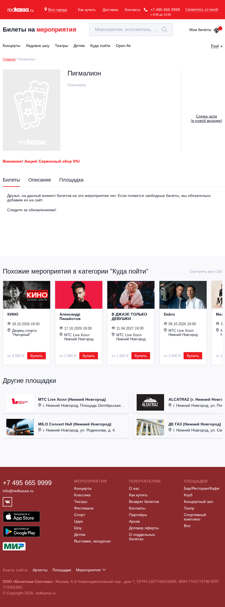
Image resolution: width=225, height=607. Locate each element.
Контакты (132, 10)
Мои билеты (200, 29)
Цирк (78, 521)
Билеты (11, 180)
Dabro (169, 314)
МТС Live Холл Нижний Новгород (79, 337)
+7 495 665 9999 (165, 9)
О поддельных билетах (142, 536)
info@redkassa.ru (18, 491)
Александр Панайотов (70, 316)
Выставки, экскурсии (92, 541)
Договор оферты (144, 528)
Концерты (83, 488)
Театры (80, 501)
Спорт (79, 515)
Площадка (71, 180)
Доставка (110, 10)
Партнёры (138, 515)
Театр (189, 508)
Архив (134, 521)
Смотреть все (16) (206, 271)
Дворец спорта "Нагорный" (24, 332)
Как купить (87, 10)
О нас (134, 488)
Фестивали (84, 508)
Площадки (61, 570)
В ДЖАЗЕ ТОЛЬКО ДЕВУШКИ (129, 316)
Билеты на (39, 29)
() (206, 118)
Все (187, 526)
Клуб (188, 495)
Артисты (40, 570)
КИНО (12, 314)
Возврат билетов (144, 501)
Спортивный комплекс (195, 517)
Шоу (78, 528)
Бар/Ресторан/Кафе (202, 488)
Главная (9, 59)
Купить (36, 355)
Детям (79, 534)
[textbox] (131, 29)
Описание (39, 180)
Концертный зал (198, 501)
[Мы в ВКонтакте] (7, 501)
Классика (82, 495)
